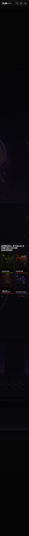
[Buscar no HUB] (17, 3)
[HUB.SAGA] (7, 3)
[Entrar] (21, 3)
